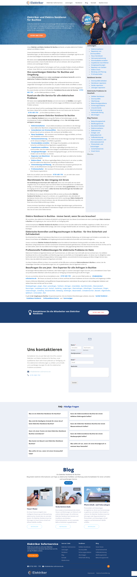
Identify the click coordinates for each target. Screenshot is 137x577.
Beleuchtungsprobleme (99, 103)
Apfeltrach (29, 293)
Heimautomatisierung (98, 58)
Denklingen (68, 291)
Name (73, 345)
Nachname (85, 350)
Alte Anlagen (95, 115)
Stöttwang (59, 291)
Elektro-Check (95, 70)
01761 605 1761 (37, 35)
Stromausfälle (95, 99)
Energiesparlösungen (98, 65)
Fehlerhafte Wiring (97, 112)
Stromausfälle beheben (99, 81)
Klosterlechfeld (50, 291)
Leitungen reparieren (98, 88)
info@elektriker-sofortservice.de (40, 372)
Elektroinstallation (38, 126)
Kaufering (58, 288)
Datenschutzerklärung (103, 573)
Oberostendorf (98, 286)
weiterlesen (34, 526)
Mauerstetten (77, 291)
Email (73, 360)
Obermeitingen (77, 288)
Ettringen (68, 286)
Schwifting (40, 291)
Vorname (73, 350)
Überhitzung (95, 101)
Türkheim (60, 286)
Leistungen (69, 3)
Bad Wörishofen (86, 286)
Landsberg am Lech (41, 288)
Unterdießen (76, 286)
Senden (74, 383)
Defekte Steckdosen (97, 96)
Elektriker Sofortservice (54, 3)
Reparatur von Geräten (98, 67)
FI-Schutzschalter (96, 74)
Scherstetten (38, 293)
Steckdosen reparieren (98, 83)
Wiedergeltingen (31, 286)
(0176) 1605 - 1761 (35, 566)
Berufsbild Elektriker (98, 126)
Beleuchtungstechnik (98, 121)
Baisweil (98, 291)
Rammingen (30, 288)
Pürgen (106, 288)
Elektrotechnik (96, 130)
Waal (45, 286)
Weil (44, 293)
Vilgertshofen (106, 291)
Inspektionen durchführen (100, 63)
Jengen (40, 286)
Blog (86, 3)
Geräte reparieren (97, 85)
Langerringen (67, 288)
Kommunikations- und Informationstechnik (98, 141)
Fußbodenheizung (97, 137)
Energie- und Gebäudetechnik (95, 134)
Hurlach (51, 288)
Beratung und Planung (98, 72)
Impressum (91, 573)
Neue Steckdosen (97, 56)
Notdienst (79, 3)
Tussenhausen (98, 288)
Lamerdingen (52, 286)
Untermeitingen (31, 291)
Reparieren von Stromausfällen (95, 52)
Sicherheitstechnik (97, 149)
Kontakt (93, 3)
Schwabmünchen (88, 291)
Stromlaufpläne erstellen (99, 60)
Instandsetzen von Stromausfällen (43, 130)
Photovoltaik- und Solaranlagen (96, 145)
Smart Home (95, 151)
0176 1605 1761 (35, 375)
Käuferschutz (103, 3)
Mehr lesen (68, 483)
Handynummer (76, 353)
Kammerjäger (68, 298)
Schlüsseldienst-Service (51, 298)
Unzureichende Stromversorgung (96, 109)
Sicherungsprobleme (98, 105)
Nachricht (74, 366)
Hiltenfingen (87, 288)
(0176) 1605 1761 (33, 555)
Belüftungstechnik (97, 124)
